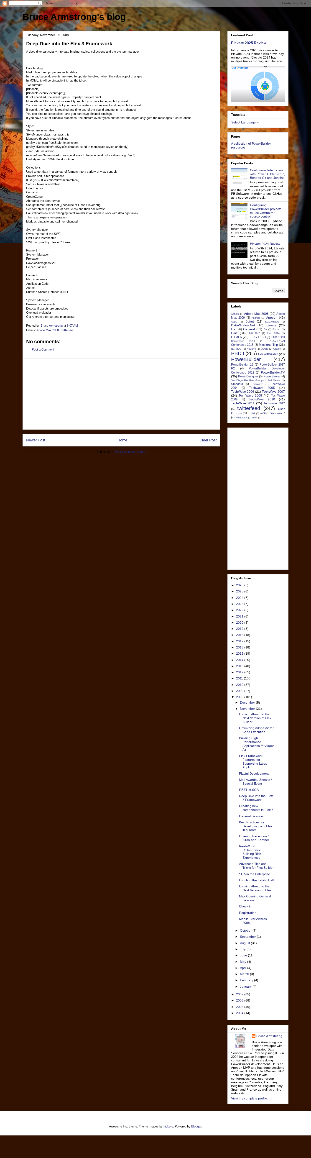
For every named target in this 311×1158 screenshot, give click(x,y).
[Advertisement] (121, 394)
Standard (237, 384)
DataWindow (272, 321)
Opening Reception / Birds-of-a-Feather (254, 838)
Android (256, 317)
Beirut (249, 321)
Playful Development (254, 773)
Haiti (234, 333)
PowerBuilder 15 (242, 364)
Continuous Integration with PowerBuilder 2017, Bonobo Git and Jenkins (267, 174)
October (246, 930)
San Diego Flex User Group (247, 380)
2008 (240, 697)
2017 (240, 641)
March (245, 974)
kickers (168, 1126)
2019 (240, 628)
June (244, 955)
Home (122, 440)
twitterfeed (67, 330)
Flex (234, 329)
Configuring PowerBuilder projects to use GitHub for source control (265, 210)
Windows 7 (277, 413)
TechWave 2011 (243, 403)
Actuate (235, 314)
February (247, 980)
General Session (251, 816)
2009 (240, 691)
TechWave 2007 (273, 391)
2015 (240, 653)
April (243, 968)
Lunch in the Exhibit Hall (256, 880)
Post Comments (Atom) (130, 451)
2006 (240, 1000)
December (248, 702)
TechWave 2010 (262, 399)
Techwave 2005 (262, 387)
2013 (240, 666)
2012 (240, 672)
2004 (240, 1013)
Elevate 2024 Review (265, 244)
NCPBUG (236, 348)
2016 (240, 647)
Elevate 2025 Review (248, 43)
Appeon (271, 317)
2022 (240, 610)
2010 (240, 685)
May (243, 961)
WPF (254, 417)
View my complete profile (249, 1098)
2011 (240, 678)
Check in (245, 906)
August (245, 943)
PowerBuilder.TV (273, 372)
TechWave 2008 (250, 395)
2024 (240, 597)
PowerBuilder (246, 359)
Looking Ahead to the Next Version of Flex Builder (255, 718)
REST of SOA (249, 790)
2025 (240, 591)
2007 (240, 994)
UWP (252, 413)
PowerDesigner (248, 376)
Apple (234, 321)
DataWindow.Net (243, 325)
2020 (240, 622)
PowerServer (271, 376)
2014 (240, 660)
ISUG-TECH (258, 337)
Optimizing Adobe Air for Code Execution (256, 730)
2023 (240, 604)
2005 (240, 1007)
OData (264, 348)
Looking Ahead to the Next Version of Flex (255, 888)
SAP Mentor (274, 380)
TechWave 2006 (242, 391)
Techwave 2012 (274, 403)
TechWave (257, 384)
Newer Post (35, 440)
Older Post (208, 440)
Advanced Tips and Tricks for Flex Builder (256, 865)
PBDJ (237, 353)
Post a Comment (43, 349)
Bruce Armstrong (269, 1036)
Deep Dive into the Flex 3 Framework (256, 798)
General (249, 329)
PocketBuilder (268, 354)
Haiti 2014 (273, 333)
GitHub (276, 329)
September (248, 936)
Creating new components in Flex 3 (256, 808)
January (246, 986)
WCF (263, 413)
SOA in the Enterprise (254, 874)
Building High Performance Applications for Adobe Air (257, 743)
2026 (240, 585)
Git (265, 329)
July (243, 949)
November (248, 708)
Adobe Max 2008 (47, 330)
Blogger (196, 1126)
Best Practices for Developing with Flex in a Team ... (255, 826)
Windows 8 (241, 417)
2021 (240, 616)
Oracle (277, 348)
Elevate (271, 325)
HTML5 (236, 337)
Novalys (251, 348)
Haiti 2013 (254, 333)
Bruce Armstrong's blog (74, 17)
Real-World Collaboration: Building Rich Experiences (251, 851)
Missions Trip (268, 344)
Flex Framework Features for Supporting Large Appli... (253, 761)
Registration (247, 913)
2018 (240, 635)
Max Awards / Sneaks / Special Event (255, 781)
